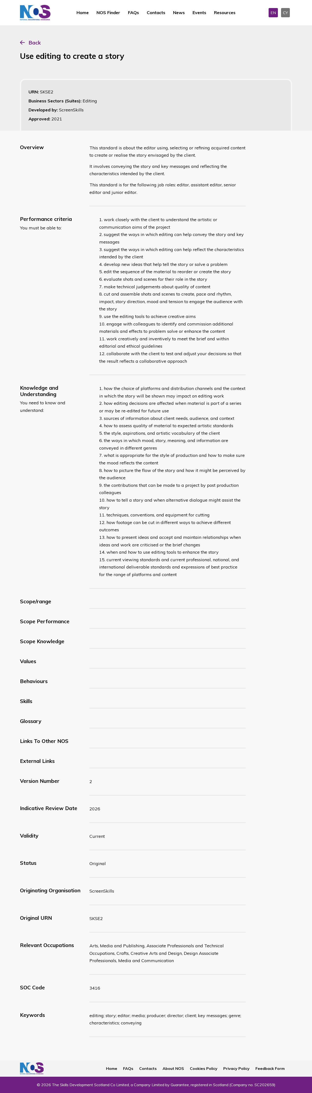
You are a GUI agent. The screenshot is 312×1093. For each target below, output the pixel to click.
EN (273, 12)
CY (285, 12)
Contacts (156, 12)
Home (83, 12)
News (179, 12)
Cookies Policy (203, 1068)
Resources (224, 12)
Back (35, 42)
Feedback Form (270, 1068)
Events (199, 12)
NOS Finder (108, 12)
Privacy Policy (236, 1068)
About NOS (173, 1068)
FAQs (133, 12)
